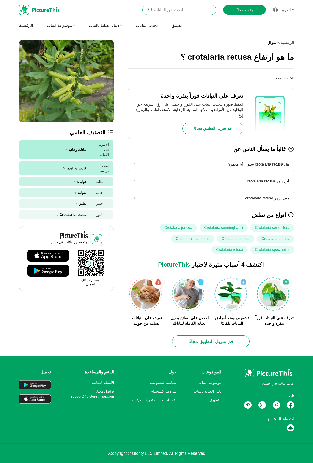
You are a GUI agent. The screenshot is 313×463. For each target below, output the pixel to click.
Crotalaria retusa (229, 250)
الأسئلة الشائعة (102, 383)
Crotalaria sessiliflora (272, 228)
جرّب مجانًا (244, 10)
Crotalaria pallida (236, 239)
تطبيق (177, 25)
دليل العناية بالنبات (207, 391)
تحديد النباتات (147, 25)
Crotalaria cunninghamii (223, 228)
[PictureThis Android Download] (48, 271)
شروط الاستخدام (163, 391)
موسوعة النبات (209, 383)
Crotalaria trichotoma (193, 239)
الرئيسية (26, 25)
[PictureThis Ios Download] (48, 256)
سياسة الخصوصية (162, 383)
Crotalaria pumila (275, 239)
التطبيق (215, 400)
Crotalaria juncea (178, 228)
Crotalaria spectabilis (272, 250)
